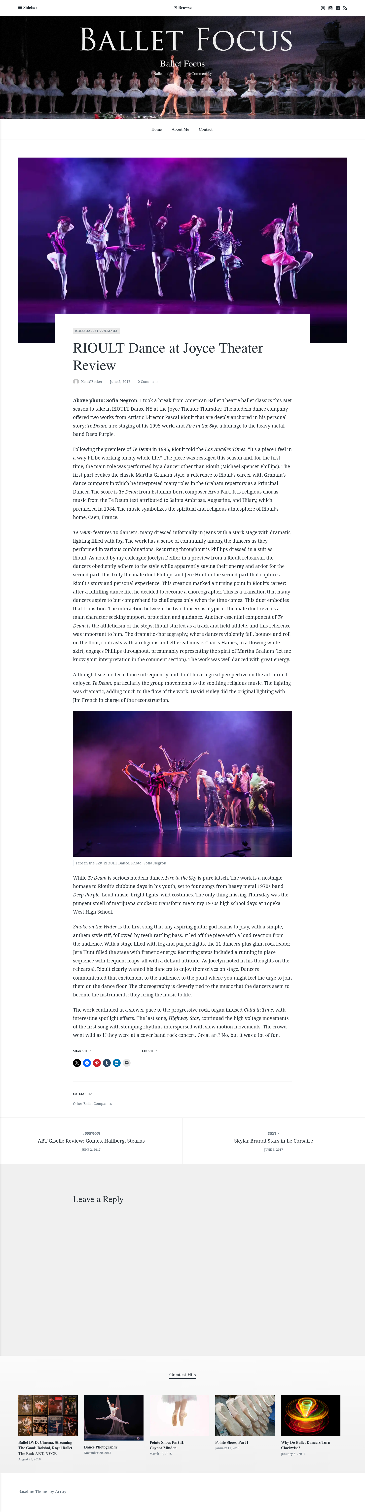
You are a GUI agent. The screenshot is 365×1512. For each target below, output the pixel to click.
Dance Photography (100, 1447)
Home (156, 129)
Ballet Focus (182, 63)
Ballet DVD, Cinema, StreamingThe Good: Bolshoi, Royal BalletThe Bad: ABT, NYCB (45, 1447)
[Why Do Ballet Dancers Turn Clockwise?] (311, 1415)
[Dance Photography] (114, 1418)
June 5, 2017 (120, 381)
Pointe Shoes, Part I (231, 1442)
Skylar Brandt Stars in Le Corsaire (273, 1140)
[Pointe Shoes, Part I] (245, 1415)
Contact (206, 129)
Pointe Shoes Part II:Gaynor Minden (167, 1444)
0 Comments (148, 381)
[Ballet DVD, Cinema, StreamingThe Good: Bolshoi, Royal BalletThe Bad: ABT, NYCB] (48, 1415)
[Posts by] (77, 382)
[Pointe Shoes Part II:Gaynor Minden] (179, 1415)
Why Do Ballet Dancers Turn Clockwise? (305, 1444)
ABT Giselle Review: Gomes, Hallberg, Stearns (91, 1140)
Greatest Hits (182, 1374)
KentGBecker (92, 381)
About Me (180, 129)
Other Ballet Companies (96, 330)
